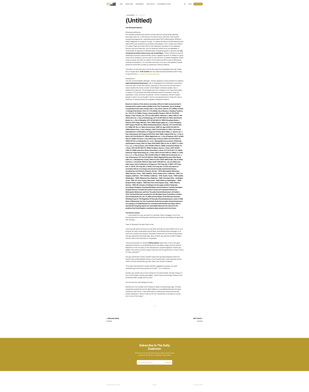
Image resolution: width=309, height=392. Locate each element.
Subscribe (199, 4)
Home (121, 4)
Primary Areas (129, 4)
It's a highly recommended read (148, 74)
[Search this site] (185, 4)
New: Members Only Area (164, 4)
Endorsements (140, 4)
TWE (136, 15)
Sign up (154, 384)
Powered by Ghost (198, 384)
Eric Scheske (130, 15)
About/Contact (150, 4)
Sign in (190, 4)
